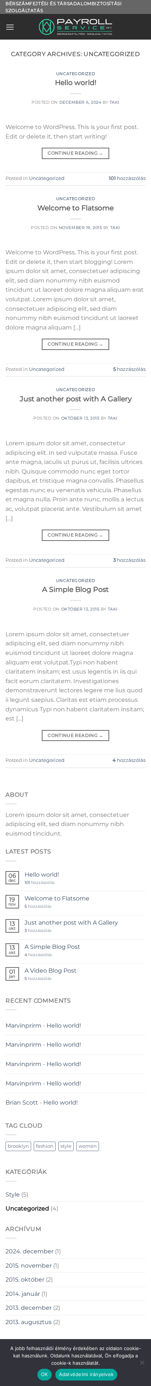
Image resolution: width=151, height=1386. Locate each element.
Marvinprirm (23, 1025)
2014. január (22, 1293)
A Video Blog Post (51, 970)
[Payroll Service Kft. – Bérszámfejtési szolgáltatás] (75, 27)
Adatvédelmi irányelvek (86, 1374)
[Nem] (142, 1365)
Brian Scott (21, 1102)
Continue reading (75, 153)
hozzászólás (127, 178)
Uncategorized (75, 73)
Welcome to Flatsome (75, 207)
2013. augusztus (28, 1322)
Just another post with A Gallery (76, 398)
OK (44, 1374)
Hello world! (75, 82)
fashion (45, 1146)
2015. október (24, 1279)
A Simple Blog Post (75, 589)
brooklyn (18, 1146)
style (65, 1146)
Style (12, 1194)
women (87, 1146)
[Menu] (9, 27)
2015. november (28, 1265)
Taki (114, 102)
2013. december (28, 1307)
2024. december (29, 1251)
